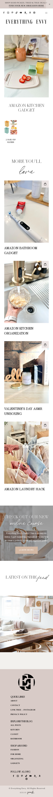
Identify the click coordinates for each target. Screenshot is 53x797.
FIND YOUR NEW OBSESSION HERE (26, 6)
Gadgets (15, 763)
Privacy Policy (19, 714)
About (14, 701)
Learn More (26, 550)
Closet (14, 734)
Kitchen (15, 730)
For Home (16, 754)
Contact (15, 705)
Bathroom (16, 739)
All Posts (16, 725)
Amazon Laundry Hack (24, 489)
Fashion (15, 750)
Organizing (17, 759)
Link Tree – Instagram (23, 710)
